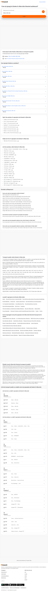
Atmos (41, 311)
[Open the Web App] (20, 585)
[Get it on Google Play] (4, 585)
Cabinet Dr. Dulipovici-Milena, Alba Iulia (26, 335)
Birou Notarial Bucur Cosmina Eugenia (33, 301)
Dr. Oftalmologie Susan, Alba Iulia (23, 318)
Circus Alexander (6, 311)
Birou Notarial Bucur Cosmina (31, 303)
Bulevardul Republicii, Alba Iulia (18, 332)
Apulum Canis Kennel (20, 301)
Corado (37, 311)
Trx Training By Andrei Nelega (8, 303)
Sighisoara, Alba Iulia (7, 332)
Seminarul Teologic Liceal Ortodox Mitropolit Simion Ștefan (22, 311)
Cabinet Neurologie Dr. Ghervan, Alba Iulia (11, 330)
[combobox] (24, 11)
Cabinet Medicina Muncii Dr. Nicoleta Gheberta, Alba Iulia (14, 328)
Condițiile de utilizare (5, 587)
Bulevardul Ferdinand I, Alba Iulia (31, 332)
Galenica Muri (37, 308)
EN (2, 580)
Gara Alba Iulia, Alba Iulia (7, 320)
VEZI (17, 119)
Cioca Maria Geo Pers (19, 303)
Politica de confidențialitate (15, 587)
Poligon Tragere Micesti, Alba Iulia (9, 323)
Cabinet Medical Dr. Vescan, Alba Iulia (10, 335)
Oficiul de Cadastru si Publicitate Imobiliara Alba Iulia (13, 308)
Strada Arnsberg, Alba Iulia (31, 328)
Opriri (26, 577)
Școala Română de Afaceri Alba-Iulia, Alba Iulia (12, 325)
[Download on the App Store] (12, 585)
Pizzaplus (23, 306)
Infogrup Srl (12, 301)
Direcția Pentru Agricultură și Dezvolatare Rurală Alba (33, 299)
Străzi (26, 575)
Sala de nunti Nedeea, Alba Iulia (26, 330)
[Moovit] (5, 2)
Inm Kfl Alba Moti (6, 301)
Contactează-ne (23, 587)
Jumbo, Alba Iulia (34, 323)
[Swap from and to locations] (43, 11)
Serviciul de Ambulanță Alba (8, 306)
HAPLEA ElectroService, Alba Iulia (37, 318)
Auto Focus (17, 306)
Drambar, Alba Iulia (37, 330)
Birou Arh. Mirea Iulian (29, 308)
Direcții (26, 579)
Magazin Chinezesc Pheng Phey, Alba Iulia (32, 320)
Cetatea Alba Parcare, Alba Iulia (9, 318)
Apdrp (4, 299)
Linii (25, 572)
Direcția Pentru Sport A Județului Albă (13, 299)
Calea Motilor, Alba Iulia (17, 320)
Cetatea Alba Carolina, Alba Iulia (23, 323)
